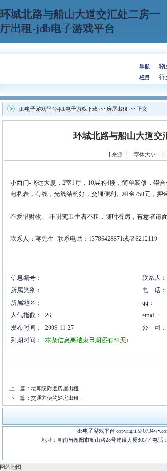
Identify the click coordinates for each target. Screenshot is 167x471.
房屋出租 (117, 109)
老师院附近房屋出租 (55, 388)
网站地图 (10, 467)
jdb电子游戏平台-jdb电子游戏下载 (58, 109)
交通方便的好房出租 (55, 398)
